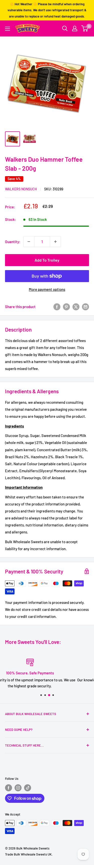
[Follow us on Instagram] (18, 787)
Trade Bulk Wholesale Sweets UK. (29, 854)
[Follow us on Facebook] (8, 787)
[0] (85, 28)
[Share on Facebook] (56, 306)
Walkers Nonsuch (21, 189)
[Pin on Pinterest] (66, 306)
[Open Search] (65, 28)
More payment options (47, 289)
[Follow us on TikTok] (27, 787)
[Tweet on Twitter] (75, 306)
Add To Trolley (47, 260)
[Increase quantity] (55, 241)
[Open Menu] (7, 29)
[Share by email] (85, 306)
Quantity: (12, 241)
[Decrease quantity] (29, 241)
